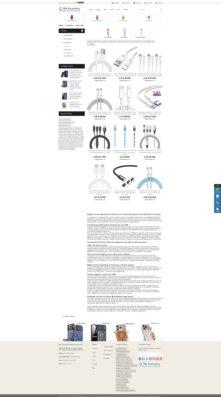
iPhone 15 (70, 131)
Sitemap (100, 396)
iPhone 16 (78, 128)
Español (149, 3)
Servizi (112, 9)
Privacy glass (78, 146)
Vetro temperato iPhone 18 (66, 122)
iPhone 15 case (120, 362)
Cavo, (143, 396)
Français (127, 3)
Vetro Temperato (68, 39)
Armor (68, 140)
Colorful (61, 143)
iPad (73, 143)
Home (91, 9)
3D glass (61, 146)
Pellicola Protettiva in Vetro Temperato (125, 396)
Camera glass (69, 146)
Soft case (126, 371)
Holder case (62, 131)
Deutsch (138, 3)
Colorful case (128, 376)
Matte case (79, 134)
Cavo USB (66, 46)
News (118, 9)
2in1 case (67, 143)
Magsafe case (78, 131)
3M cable (136, 41)
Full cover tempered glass (123, 382)
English (116, 3)
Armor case (119, 373)
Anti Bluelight (70, 148)
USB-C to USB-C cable (119, 41)
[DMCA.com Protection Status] (79, 3)
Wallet (69, 137)
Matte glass (62, 148)
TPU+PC (80, 140)
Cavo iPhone (67, 49)
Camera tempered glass (122, 387)
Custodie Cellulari (68, 35)
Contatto (125, 9)
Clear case (62, 140)
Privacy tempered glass (122, 390)
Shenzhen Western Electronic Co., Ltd (79, 396)
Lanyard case (127, 373)
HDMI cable (150, 41)
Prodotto (98, 9)
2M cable (129, 41)
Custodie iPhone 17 (64, 125)
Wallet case (127, 368)
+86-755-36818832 (69, 353)
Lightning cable (92, 41)
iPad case (125, 379)
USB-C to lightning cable (104, 41)
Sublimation (76, 137)
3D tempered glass (121, 384)
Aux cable (143, 41)
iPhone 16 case (120, 360)
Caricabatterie (67, 42)
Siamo (105, 9)
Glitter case (71, 134)
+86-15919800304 (75, 356)
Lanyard (74, 140)
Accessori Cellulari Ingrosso (153, 396)
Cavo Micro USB (68, 56)
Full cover (79, 143)
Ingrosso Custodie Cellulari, (109, 396)
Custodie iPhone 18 (64, 119)
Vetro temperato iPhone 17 (66, 128)
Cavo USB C (67, 52)
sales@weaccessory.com (69, 360)
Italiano (160, 3)
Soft (82, 137)
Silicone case (62, 134)
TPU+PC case (120, 376)
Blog (93, 368)
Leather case (62, 137)
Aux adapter (91, 44)
